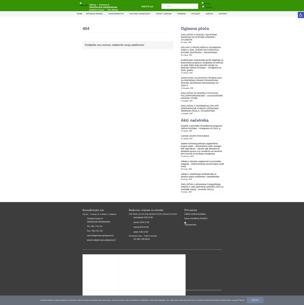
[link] (301, 15)
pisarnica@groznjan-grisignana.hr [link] (101, 240)
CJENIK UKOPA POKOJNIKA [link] (195, 136)
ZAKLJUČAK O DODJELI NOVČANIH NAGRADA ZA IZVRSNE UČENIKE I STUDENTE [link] (199, 37)
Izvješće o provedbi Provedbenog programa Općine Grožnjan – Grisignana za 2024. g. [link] (201, 127)
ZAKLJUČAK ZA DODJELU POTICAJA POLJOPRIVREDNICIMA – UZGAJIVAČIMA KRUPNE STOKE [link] (202, 95)
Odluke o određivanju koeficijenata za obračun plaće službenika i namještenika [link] (200, 175)
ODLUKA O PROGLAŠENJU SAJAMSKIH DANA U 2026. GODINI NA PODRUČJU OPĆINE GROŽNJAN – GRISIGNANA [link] (201, 50)
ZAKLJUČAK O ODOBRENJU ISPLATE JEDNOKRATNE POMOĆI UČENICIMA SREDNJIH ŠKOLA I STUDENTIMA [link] (200, 108)
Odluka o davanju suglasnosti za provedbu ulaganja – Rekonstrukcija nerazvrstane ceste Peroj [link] (202, 164)
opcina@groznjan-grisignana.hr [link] (100, 235)
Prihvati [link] (255, 300)
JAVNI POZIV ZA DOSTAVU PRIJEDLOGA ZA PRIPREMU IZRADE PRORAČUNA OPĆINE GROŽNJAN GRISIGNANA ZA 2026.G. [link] (201, 82)
